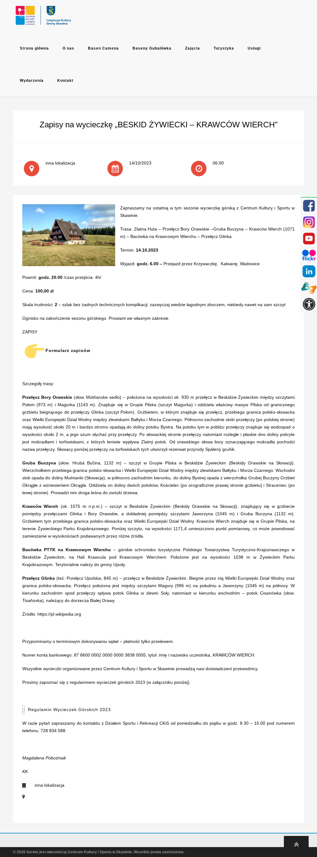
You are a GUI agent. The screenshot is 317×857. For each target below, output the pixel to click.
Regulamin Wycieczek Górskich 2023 (69, 709)
